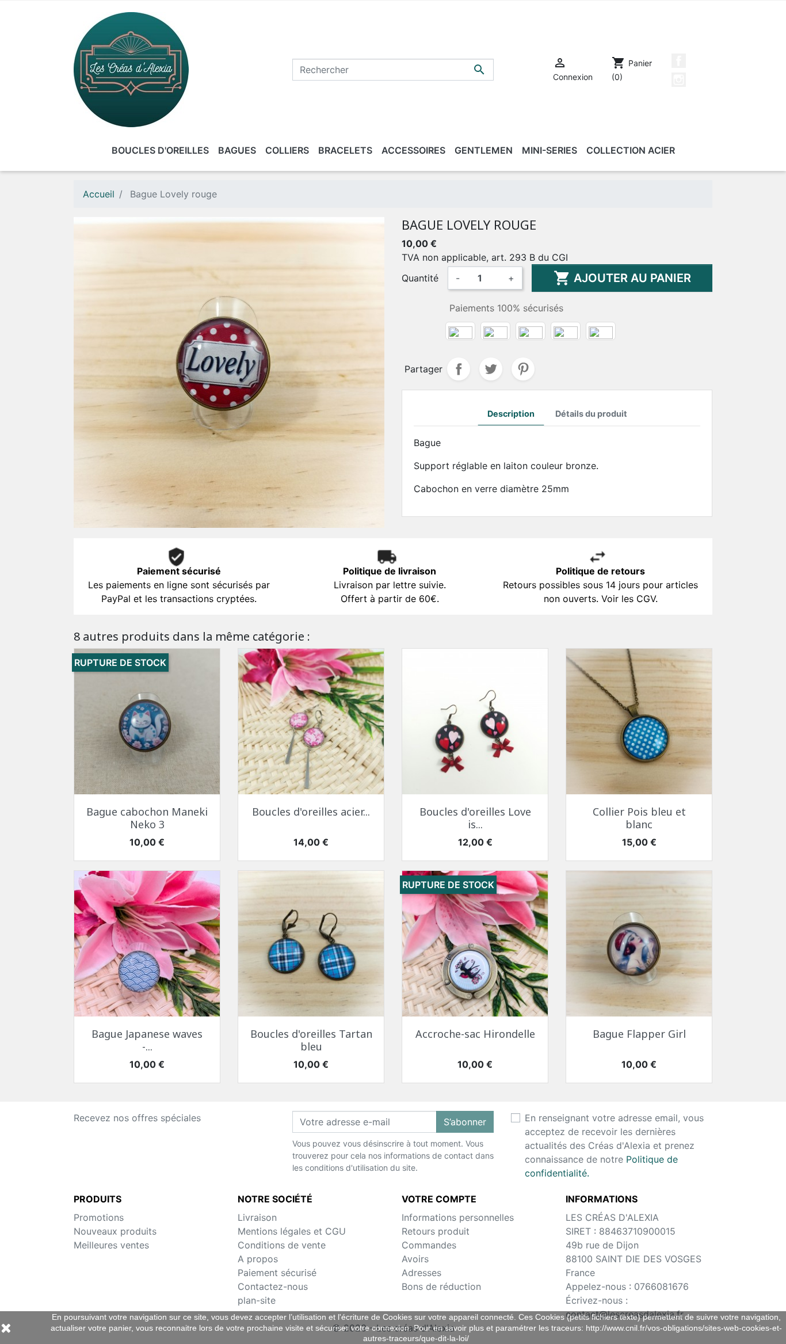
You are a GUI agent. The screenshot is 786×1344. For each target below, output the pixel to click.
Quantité (420, 278)
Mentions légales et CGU (292, 1231)
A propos (258, 1259)
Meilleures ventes (111, 1245)
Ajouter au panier (622, 278)
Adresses (421, 1272)
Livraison (257, 1217)
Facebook (678, 61)
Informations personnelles (458, 1217)
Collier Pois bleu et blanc (639, 818)
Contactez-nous (273, 1286)
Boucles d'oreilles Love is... (475, 818)
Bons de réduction (441, 1286)
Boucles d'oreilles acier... (311, 811)
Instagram (678, 80)
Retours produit (436, 1231)
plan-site (257, 1300)
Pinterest (523, 368)
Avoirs (415, 1259)
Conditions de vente (282, 1245)
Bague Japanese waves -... (147, 1040)
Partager (458, 368)
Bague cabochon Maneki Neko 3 (147, 818)
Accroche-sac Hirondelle (475, 1034)
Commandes (429, 1245)
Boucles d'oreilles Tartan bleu (311, 1040)
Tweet (490, 368)
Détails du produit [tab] (591, 413)
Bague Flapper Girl (639, 1034)
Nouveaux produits (115, 1231)
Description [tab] (511, 413)
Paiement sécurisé (277, 1272)
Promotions (99, 1217)
